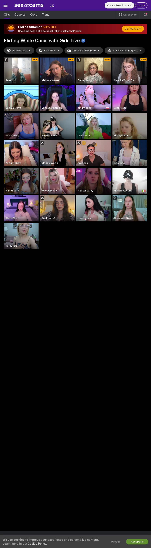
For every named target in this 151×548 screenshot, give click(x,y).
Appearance (19, 50)
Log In (141, 5)
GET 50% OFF (133, 28)
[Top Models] (52, 5)
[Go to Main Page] (29, 5)
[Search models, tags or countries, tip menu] (145, 15)
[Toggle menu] (5, 5)
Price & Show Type (84, 50)
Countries (49, 50)
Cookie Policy (37, 543)
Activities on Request (125, 50)
